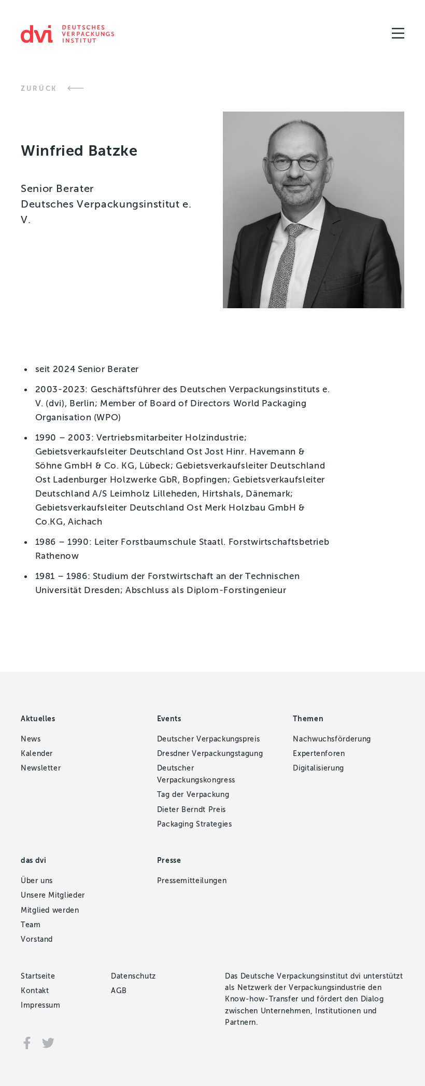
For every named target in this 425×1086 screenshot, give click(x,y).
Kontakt (35, 990)
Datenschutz (133, 976)
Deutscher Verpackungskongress (196, 774)
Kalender (37, 753)
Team (31, 924)
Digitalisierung (318, 768)
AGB (119, 990)
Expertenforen (319, 753)
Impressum (41, 1005)
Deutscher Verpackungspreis (208, 739)
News (31, 739)
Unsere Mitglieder (53, 895)
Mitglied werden (50, 910)
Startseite (38, 976)
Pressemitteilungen (192, 880)
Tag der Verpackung (193, 794)
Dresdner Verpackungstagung (210, 753)
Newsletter (41, 768)
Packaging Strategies (194, 824)
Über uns (37, 880)
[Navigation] (398, 33)
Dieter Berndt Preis (191, 809)
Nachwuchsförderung (332, 739)
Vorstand (37, 939)
